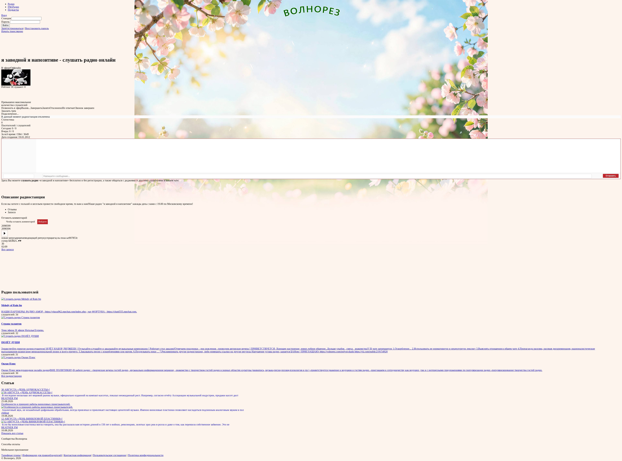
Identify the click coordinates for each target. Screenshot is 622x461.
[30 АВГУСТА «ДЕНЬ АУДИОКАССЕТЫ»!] (26, 392)
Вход (4, 15)
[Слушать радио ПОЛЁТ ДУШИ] (20, 336)
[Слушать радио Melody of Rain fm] (21, 299)
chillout (5, 413)
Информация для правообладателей (42, 455)
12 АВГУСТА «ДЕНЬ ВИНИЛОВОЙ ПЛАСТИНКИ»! (31, 418)
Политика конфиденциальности (145, 455)
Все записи (7, 249)
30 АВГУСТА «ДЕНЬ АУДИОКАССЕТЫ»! (25, 389)
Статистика (7, 119)
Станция (6, 18)
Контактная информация (77, 455)
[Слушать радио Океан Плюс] (18, 357)
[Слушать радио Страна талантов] (20, 317)
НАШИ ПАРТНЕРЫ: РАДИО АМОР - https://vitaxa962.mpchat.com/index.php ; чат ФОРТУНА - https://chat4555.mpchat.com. (69, 311)
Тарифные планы (11, 455)
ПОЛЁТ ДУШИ (10, 342)
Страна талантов (11, 323)
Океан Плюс (8, 363)
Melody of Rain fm (11, 305)
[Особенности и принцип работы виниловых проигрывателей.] (37, 407)
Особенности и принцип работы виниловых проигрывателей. (35, 404)
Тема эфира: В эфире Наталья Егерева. (22, 330)
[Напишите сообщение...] (317, 176)
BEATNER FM (9, 398)
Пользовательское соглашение (109, 455)
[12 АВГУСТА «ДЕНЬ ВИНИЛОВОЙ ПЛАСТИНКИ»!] (33, 421)
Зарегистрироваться (12, 28)
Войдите (42, 221)
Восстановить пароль (37, 28)
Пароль (5, 21)
